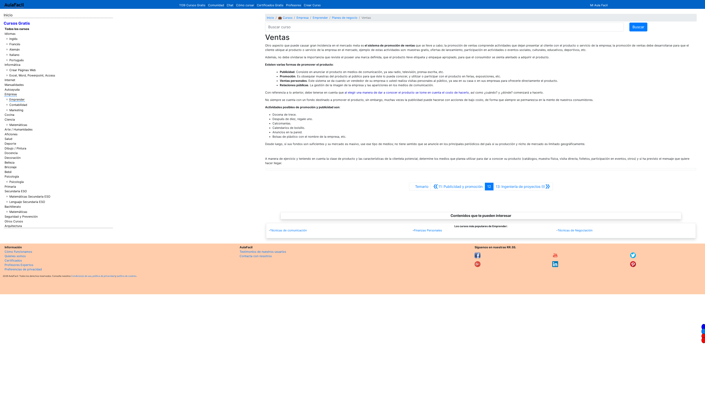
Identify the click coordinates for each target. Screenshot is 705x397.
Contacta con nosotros (256, 256)
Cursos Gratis (17, 23)
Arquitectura (13, 226)
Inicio (8, 15)
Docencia (11, 153)
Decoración (13, 158)
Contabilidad (18, 105)
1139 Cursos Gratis (192, 5)
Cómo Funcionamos (18, 251)
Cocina (9, 115)
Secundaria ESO (16, 191)
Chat (230, 5)
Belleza (10, 162)
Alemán (14, 49)
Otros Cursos (14, 221)
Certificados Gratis (270, 5)
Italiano (14, 55)
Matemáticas (18, 125)
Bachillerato (13, 206)
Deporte (10, 143)
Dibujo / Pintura (15, 148)
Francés (14, 44)
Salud (8, 139)
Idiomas (10, 33)
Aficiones (11, 134)
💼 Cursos (285, 17)
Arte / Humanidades (18, 129)
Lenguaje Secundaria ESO (27, 202)
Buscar (638, 27)
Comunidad (216, 5)
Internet (10, 80)
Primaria (10, 186)
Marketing (16, 110)
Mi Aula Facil (599, 5)
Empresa (11, 94)
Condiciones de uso (81, 276)
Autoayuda (12, 89)
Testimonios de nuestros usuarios (263, 251)
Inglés (13, 39)
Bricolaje (11, 167)
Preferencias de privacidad (23, 269)
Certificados (13, 260)
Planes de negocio (344, 17)
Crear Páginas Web (22, 70)
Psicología (12, 176)
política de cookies (126, 276)
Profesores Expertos (19, 265)
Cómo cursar (245, 5)
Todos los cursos (17, 29)
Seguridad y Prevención (21, 216)
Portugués (16, 60)
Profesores (293, 5)
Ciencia (10, 119)
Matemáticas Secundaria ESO (29, 196)
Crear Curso (312, 5)
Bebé (8, 172)
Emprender (17, 99)
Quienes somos (15, 256)
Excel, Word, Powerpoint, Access (32, 75)
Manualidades (14, 85)
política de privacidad (104, 276)
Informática (12, 65)
